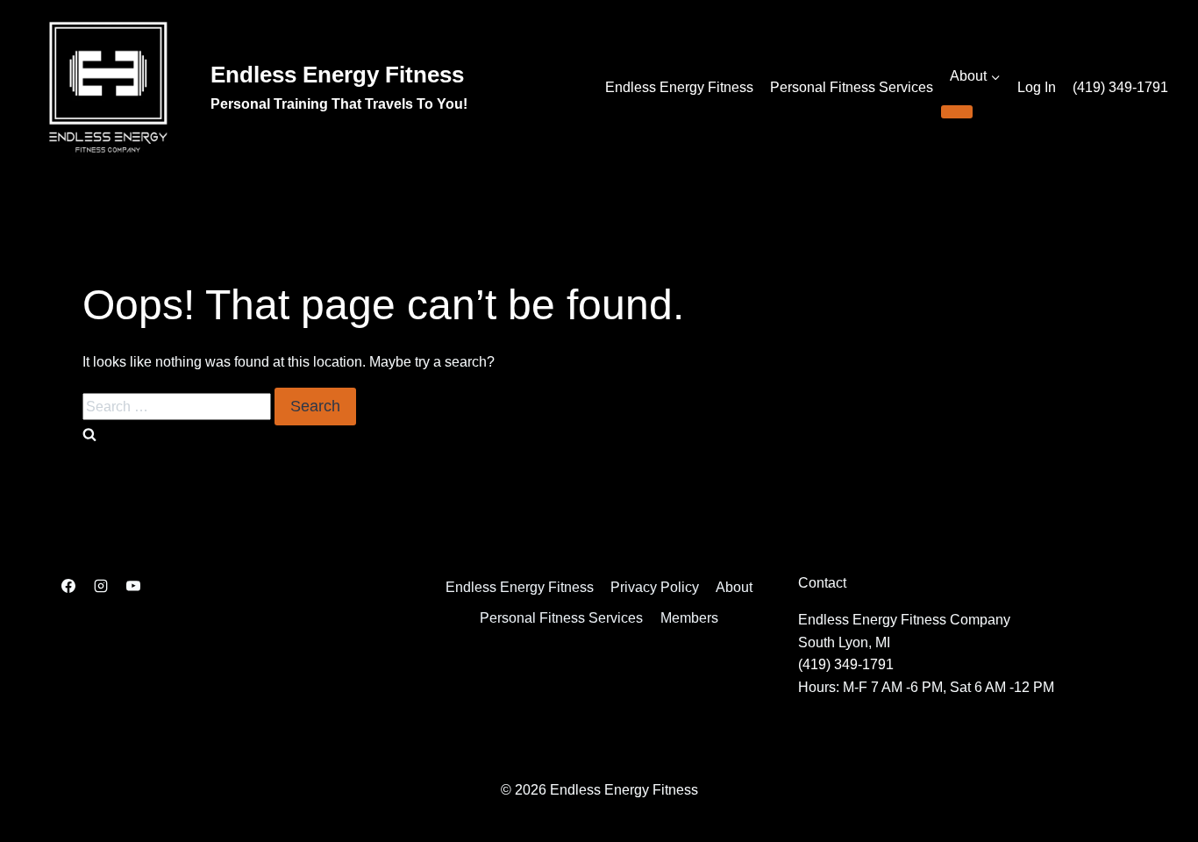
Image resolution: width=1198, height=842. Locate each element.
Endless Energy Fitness (679, 87)
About (734, 587)
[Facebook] (68, 586)
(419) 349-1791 (1120, 87)
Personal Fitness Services (851, 87)
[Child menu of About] (957, 111)
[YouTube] (133, 586)
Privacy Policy (654, 587)
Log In (1036, 87)
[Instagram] (101, 586)
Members (689, 617)
